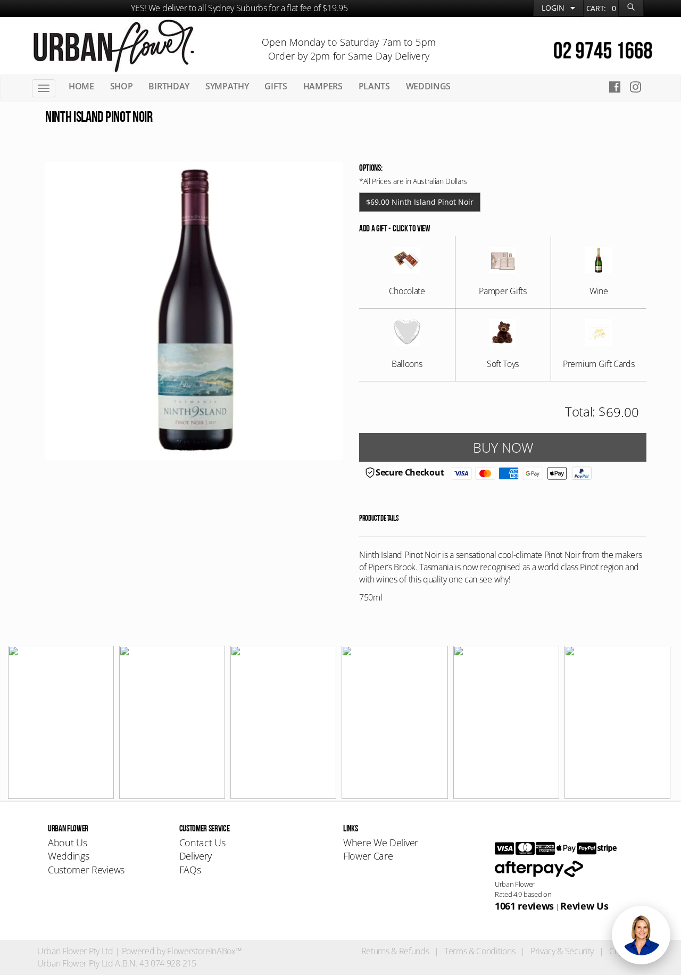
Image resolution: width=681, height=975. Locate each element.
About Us (67, 842)
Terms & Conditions (479, 951)
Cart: (601, 8)
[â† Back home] (113, 45)
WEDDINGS (428, 86)
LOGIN (554, 8)
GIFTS (275, 86)
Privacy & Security (562, 951)
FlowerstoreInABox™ (204, 951)
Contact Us (202, 842)
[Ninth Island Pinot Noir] (194, 311)
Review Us (584, 905)
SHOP (121, 86)
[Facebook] (614, 86)
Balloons (407, 364)
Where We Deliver (380, 842)
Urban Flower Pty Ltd (75, 951)
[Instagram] (638, 86)
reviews (524, 905)
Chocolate (407, 291)
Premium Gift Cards (598, 364)
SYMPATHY (226, 86)
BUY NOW (503, 447)
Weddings (68, 855)
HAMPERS (323, 86)
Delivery (195, 855)
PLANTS (374, 86)
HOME (81, 86)
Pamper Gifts (502, 291)
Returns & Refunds (395, 951)
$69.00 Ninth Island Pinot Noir (420, 202)
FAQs (190, 869)
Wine (598, 291)
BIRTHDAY (168, 86)
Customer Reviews (86, 869)
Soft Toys (503, 364)
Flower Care (368, 855)
